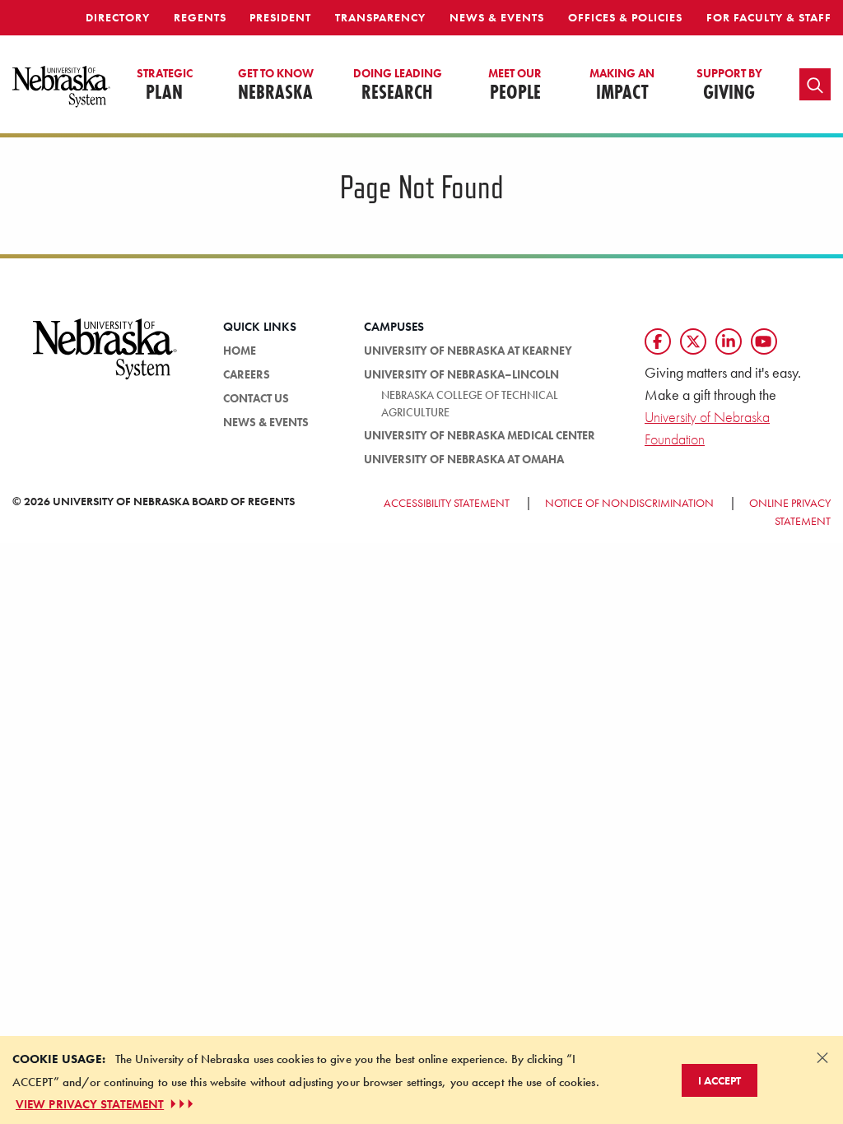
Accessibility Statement (447, 502)
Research (397, 85)
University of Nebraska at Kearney (468, 350)
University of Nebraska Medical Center (479, 435)
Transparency (380, 17)
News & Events (496, 17)
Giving (729, 85)
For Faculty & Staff (768, 17)
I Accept (719, 1080)
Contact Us (256, 398)
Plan (165, 85)
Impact (621, 85)
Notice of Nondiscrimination (629, 502)
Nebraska (276, 85)
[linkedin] (728, 341)
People (515, 85)
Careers (246, 374)
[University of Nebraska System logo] (105, 358)
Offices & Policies (625, 17)
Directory (118, 17)
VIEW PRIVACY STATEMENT (90, 1104)
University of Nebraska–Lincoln (461, 374)
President (280, 17)
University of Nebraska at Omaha (464, 459)
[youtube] (764, 341)
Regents (200, 17)
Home (239, 350)
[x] (693, 341)
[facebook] (658, 341)
